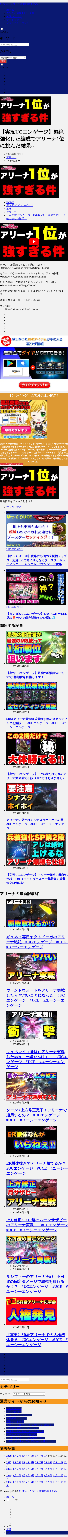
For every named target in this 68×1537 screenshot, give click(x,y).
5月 (32, 1455)
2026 (8, 1455)
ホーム (10, 9)
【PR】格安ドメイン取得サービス (25, 1438)
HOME (10, 202)
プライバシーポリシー (19, 23)
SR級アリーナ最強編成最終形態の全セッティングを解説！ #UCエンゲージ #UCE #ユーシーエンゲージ (36, 723)
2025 (8, 1462)
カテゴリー (6, 1394)
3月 (23, 1455)
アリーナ (11, 157)
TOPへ (10, 1532)
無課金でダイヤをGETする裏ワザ (25, 1431)
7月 (41, 1455)
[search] (31, 1380)
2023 (8, 1475)
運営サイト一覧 (15, 1421)
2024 (8, 1469)
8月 (46, 1455)
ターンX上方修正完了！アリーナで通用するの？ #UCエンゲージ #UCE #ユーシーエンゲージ (36, 1115)
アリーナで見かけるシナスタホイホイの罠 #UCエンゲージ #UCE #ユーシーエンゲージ (36, 824)
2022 (8, 1482)
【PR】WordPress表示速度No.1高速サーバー (31, 1441)
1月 (15, 1455)
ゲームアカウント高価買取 (21, 1434)
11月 (60, 1462)
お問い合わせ (14, 16)
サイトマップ (14, 19)
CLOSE (4, 31)
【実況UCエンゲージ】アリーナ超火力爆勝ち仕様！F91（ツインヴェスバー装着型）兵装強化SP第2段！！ (37, 879)
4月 (28, 1455)
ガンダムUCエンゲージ (19, 205)
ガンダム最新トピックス (20, 13)
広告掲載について (16, 1418)
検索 (3, 61)
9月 (50, 1462)
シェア (14, 1500)
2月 (19, 1455)
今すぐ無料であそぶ (11, 464)
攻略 (8, 208)
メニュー (11, 1526)
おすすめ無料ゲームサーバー (22, 1428)
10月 (55, 1462)
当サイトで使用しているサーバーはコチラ (30, 1424)
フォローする (14, 507)
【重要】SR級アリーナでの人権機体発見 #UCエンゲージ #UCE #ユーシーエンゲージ (37, 1340)
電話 (8, 1529)
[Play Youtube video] (34, 242)
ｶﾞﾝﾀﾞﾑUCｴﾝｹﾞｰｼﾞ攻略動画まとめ (19, 4)
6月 (37, 1455)
